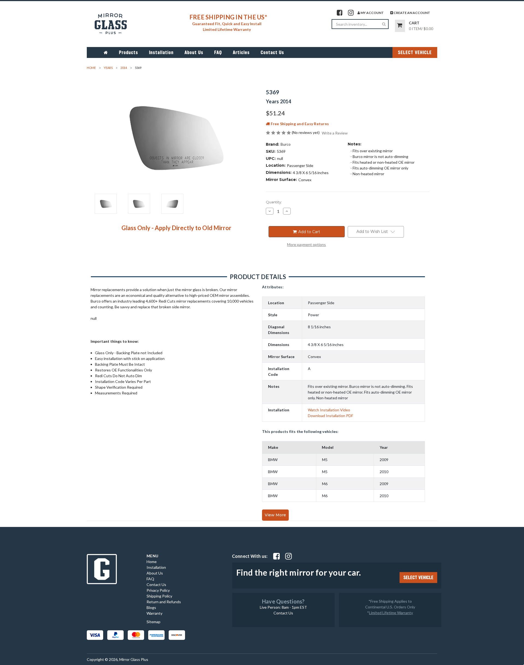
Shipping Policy (159, 596)
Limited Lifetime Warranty (391, 612)
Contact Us (272, 52)
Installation (161, 52)
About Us (193, 52)
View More (275, 514)
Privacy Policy (158, 590)
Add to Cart (308, 231)
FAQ (218, 52)
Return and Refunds (164, 601)
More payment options (306, 244)
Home (152, 561)
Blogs (151, 607)
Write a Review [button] (335, 133)
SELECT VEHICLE (415, 52)
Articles (241, 52)
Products (128, 52)
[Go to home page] (106, 52)
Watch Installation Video (329, 410)
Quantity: (274, 202)
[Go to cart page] (400, 26)
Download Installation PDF (330, 415)
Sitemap (153, 621)
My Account (372, 13)
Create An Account (411, 13)
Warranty (154, 613)
